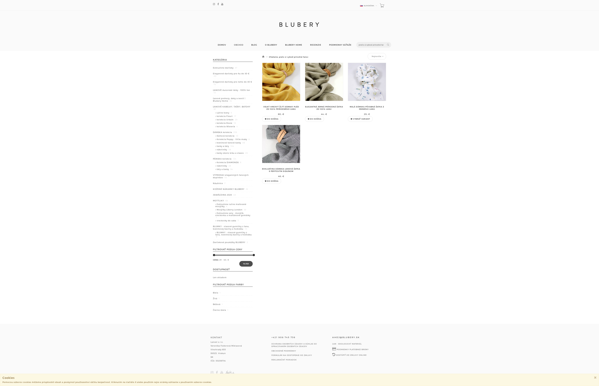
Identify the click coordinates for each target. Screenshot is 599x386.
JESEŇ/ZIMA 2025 (224, 195)
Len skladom (220, 277)
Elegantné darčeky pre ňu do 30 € (231, 74)
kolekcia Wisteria (227, 126)
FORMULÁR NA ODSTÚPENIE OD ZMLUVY (291, 355)
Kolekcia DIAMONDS (229, 162)
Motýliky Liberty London (231, 210)
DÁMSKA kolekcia (225, 132)
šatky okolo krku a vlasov (232, 153)
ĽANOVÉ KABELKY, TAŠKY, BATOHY (231, 108)
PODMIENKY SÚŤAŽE (340, 45)
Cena (216, 260)
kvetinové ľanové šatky (231, 143)
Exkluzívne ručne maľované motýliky (230, 205)
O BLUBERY (271, 45)
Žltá (216, 298)
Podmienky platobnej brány (352, 349)
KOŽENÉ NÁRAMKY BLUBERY (230, 189)
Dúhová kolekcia (227, 136)
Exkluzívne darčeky (225, 68)
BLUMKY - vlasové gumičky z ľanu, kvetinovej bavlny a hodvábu (231, 227)
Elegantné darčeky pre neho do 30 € (232, 83)
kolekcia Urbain (227, 119)
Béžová (218, 304)
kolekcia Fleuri (226, 116)
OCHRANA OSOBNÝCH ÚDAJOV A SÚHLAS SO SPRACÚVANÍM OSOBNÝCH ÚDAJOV (294, 345)
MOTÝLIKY (220, 200)
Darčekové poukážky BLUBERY (230, 242)
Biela (217, 293)
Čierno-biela (220, 310)
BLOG (254, 45)
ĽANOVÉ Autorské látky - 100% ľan (231, 91)
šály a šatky (225, 169)
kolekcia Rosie (226, 123)
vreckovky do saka (228, 220)
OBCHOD (238, 45)
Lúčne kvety (224, 113)
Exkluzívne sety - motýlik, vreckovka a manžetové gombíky (232, 215)
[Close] (595, 377)
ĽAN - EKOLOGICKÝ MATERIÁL (347, 344)
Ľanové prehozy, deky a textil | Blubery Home (229, 99)
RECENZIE (315, 45)
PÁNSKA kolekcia (224, 159)
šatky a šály (225, 146)
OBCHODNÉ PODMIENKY (283, 351)
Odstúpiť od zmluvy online (351, 355)
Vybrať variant (361, 119)
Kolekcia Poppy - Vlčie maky (233, 139)
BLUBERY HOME (293, 45)
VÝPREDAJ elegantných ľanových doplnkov (231, 176)
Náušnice (219, 183)
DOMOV (222, 45)
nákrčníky (224, 149)
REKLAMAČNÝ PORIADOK (284, 360)
